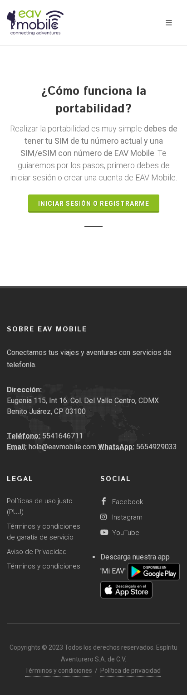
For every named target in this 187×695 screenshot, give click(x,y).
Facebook (126, 502)
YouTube (124, 533)
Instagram (126, 517)
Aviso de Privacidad (37, 552)
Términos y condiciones (43, 566)
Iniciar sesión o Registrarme (93, 203)
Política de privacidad (130, 670)
